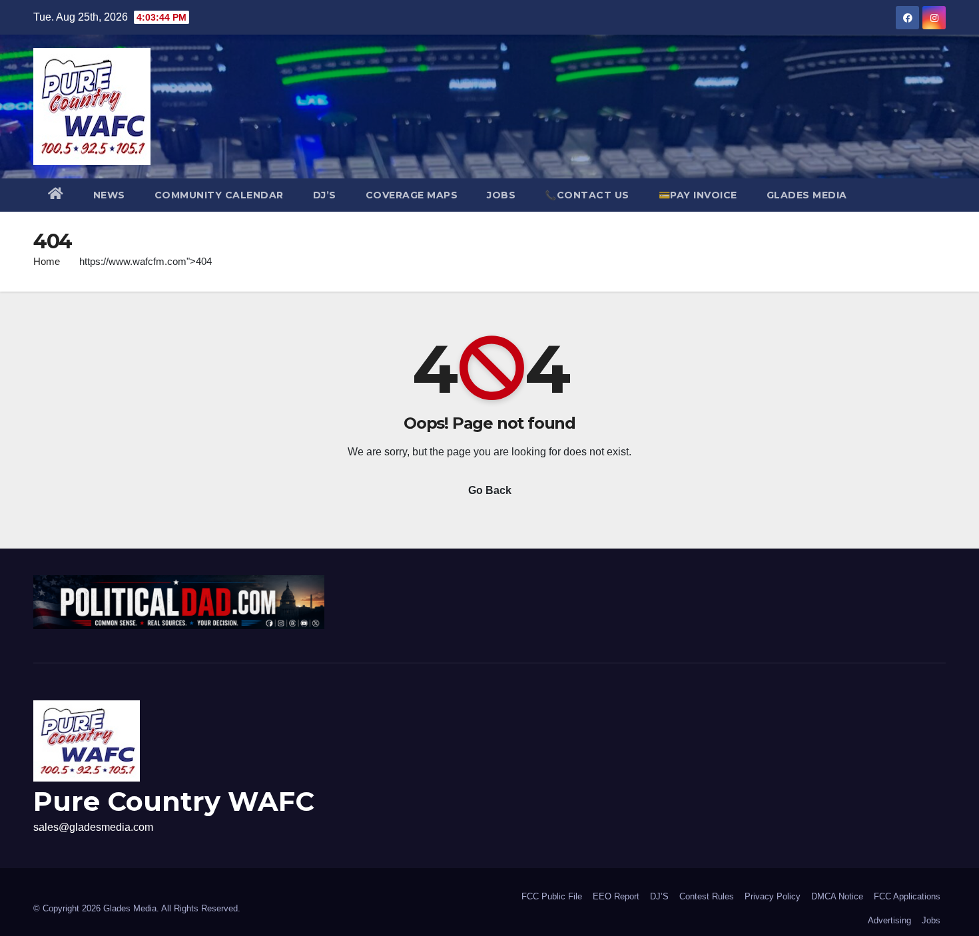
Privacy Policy (773, 896)
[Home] (56, 195)
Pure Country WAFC (173, 801)
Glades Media (807, 195)
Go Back (489, 490)
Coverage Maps (412, 195)
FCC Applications (907, 896)
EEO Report (616, 896)
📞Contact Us (587, 195)
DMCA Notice (837, 896)
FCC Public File (551, 896)
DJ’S (324, 195)
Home (46, 261)
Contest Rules (706, 896)
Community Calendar (219, 195)
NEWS (109, 195)
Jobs (501, 195)
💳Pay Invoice (698, 195)
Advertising (889, 920)
